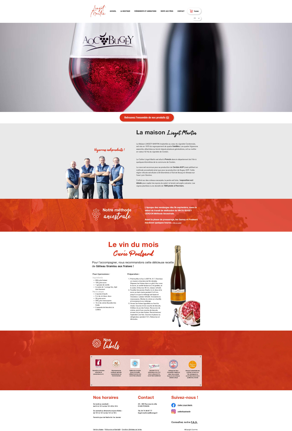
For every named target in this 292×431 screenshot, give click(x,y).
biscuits (108, 307)
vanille (107, 285)
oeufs (105, 294)
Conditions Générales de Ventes (132, 429)
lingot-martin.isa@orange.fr (147, 413)
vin (102, 296)
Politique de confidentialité (112, 429)
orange (107, 287)
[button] (146, 67)
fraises (104, 280)
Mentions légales (98, 429)
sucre (104, 282)
